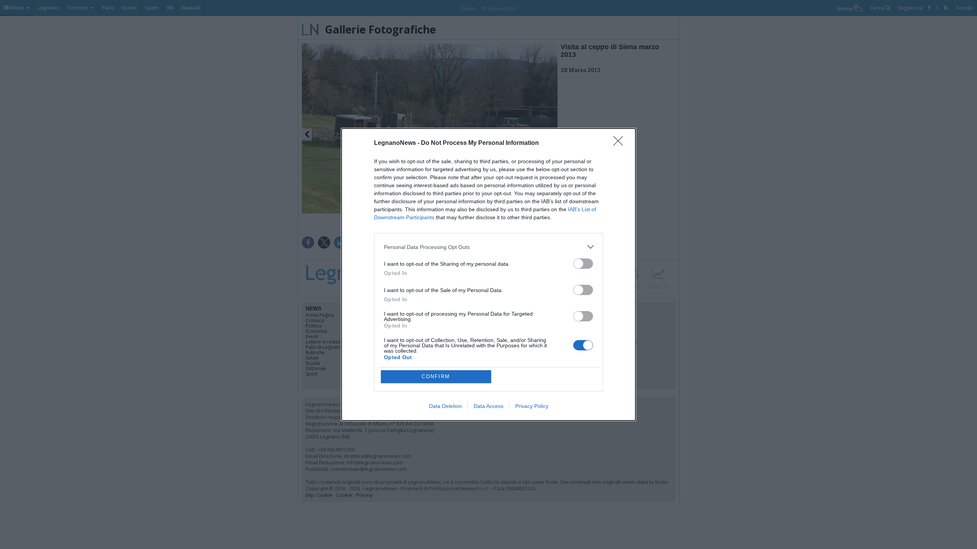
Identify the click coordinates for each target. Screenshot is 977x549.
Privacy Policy (531, 406)
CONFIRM (436, 376)
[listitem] (488, 247)
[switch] (583, 263)
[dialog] (488, 274)
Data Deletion (445, 406)
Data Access (488, 406)
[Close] (620, 143)
